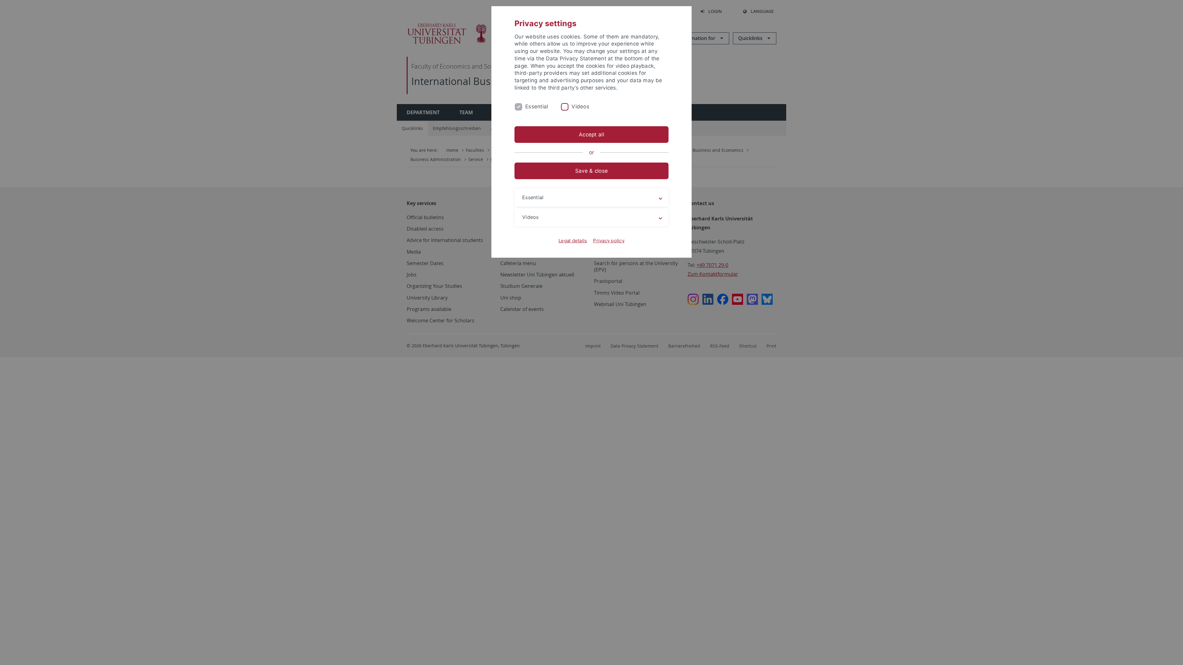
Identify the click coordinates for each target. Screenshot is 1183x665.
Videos (580, 106)
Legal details (573, 241)
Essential (536, 106)
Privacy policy (608, 241)
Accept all (591, 134)
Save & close (591, 171)
